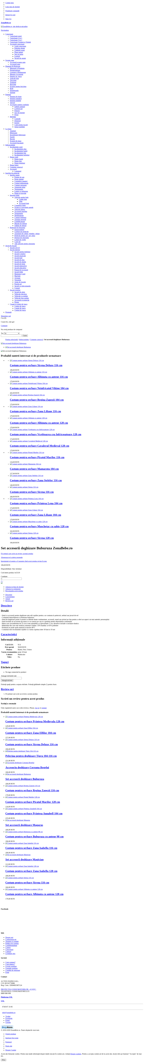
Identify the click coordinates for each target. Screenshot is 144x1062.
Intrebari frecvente (11, 1038)
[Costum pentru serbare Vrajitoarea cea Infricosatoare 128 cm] (32, 430)
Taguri (7, 599)
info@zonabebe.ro (8, 1013)
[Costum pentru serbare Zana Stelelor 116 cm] (26, 476)
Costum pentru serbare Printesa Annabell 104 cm (33, 813)
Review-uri (9, 601)
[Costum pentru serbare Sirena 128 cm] (24, 533)
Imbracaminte (24, 339)
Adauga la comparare (13, 589)
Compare (4, 326)
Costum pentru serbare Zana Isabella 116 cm (31, 847)
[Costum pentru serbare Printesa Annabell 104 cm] (23, 809)
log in (37, 708)
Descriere (8, 595)
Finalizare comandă (12, 11)
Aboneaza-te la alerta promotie (12, 557)
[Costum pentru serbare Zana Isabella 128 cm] (22, 866)
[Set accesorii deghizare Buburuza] (18, 347)
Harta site (8, 1046)
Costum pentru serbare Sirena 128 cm (32, 537)
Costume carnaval (36, 339)
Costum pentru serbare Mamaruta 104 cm (34, 468)
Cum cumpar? (10, 962)
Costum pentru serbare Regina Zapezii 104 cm (37, 399)
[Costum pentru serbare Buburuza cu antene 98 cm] (24, 832)
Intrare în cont (10, 15)
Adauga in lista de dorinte (14, 587)
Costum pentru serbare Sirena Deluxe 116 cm (36, 365)
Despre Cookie (10, 1050)
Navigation (5, 30)
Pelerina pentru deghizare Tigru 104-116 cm (31, 755)
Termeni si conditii (12, 941)
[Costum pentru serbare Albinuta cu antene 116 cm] (28, 372)
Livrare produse (11, 966)
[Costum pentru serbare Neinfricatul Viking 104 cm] (29, 383)
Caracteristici (10, 597)
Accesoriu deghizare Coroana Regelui (27, 767)
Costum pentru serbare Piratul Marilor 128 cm (32, 801)
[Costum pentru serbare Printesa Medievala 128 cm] (24, 717)
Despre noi (9, 937)
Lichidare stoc (10, 954)
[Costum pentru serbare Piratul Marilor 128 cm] (22, 797)
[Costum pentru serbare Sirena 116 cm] (24, 487)
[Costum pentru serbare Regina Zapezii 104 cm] (27, 395)
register (44, 708)
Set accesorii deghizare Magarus (24, 825)
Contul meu (9, 3)
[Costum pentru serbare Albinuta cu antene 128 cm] (28, 418)
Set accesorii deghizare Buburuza (24, 778)
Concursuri (9, 949)
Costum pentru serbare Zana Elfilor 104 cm (30, 732)
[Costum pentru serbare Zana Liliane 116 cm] (26, 406)
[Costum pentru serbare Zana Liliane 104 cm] (26, 510)
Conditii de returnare (12, 970)
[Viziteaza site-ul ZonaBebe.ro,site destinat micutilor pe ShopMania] (7, 1028)
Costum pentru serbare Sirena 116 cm (32, 491)
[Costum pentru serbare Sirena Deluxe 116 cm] (27, 360)
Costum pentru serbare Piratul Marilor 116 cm (37, 457)
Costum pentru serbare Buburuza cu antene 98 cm (34, 836)
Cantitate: (4, 576)
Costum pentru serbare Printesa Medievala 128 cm (34, 721)
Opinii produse (10, 1034)
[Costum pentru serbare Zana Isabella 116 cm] (22, 843)
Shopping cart (6, 316)
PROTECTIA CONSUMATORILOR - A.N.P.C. (18, 989)
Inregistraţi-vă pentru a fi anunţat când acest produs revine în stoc (24, 561)
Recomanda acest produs (14, 591)
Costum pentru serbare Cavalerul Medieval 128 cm (39, 445)
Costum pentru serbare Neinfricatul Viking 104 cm (39, 388)
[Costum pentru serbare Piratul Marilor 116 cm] (27, 452)
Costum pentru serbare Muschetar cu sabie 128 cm (39, 526)
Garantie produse (11, 968)
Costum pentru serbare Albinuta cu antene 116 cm (39, 376)
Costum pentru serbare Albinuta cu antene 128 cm (39, 422)
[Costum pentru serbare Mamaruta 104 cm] (25, 464)
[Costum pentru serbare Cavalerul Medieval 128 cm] (29, 441)
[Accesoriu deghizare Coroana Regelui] (19, 763)
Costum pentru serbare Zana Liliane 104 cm (35, 514)
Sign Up (8, 19)
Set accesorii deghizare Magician (24, 859)
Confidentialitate (11, 945)
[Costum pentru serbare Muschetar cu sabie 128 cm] (28, 522)
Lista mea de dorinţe (12, 7)
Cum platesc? (10, 964)
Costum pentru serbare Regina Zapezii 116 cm (32, 790)
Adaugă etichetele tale (9, 676)
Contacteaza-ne (10, 939)
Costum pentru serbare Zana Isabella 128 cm (31, 871)
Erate (7, 972)
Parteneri (8, 1042)
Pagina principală (11, 339)
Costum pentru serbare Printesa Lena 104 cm (36, 503)
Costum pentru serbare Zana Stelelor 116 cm (36, 480)
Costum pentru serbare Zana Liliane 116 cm (35, 411)
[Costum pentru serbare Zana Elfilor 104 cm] (21, 728)
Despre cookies (75, 1054)
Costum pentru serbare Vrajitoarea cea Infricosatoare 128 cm (45, 434)
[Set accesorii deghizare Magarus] (17, 820)
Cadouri (8, 951)
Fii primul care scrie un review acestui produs (17, 554)
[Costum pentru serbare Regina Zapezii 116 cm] (22, 786)
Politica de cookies (12, 943)
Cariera (8, 947)
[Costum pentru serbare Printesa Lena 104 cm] (27, 499)
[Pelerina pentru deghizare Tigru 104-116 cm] (21, 751)
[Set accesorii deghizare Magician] (17, 855)
